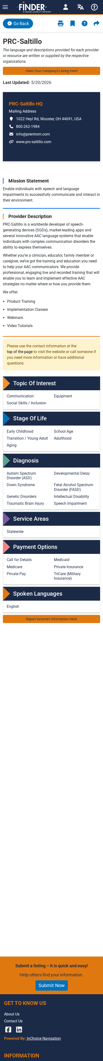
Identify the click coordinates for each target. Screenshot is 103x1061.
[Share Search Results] (96, 23)
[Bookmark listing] (72, 23)
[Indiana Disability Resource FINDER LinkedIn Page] (19, 1030)
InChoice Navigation (43, 1038)
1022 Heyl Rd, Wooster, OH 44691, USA (45, 118)
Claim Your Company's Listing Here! (51, 71)
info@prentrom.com (29, 134)
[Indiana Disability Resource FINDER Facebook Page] (8, 1030)
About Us (11, 1014)
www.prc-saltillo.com (30, 141)
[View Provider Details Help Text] (84, 23)
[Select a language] (80, 7)
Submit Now (52, 985)
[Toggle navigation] (5, 7)
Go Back (20, 23)
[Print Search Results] (60, 23)
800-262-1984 (24, 126)
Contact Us (13, 1021)
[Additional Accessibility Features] (94, 7)
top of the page (20, 351)
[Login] (65, 7)
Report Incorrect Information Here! (51, 619)
